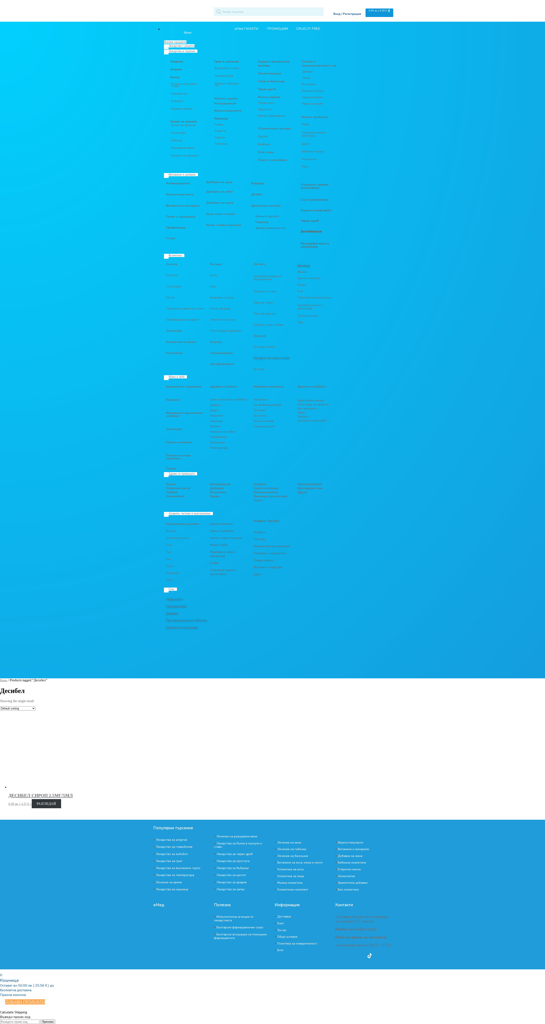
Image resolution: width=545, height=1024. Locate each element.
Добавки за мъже (219, 203)
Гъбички (176, 140)
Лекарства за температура (175, 875)
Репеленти (217, 442)
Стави (214, 563)
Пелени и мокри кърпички (178, 456)
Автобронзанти (222, 364)
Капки (219, 124)
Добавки (217, 488)
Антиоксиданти (178, 183)
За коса (171, 264)
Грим (213, 286)
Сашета (220, 131)
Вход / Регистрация (347, 14)
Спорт (170, 238)
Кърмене (172, 400)
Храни (214, 496)
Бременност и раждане (183, 387)
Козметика (218, 492)
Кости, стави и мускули (223, 225)
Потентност (266, 103)
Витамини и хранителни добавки (184, 414)
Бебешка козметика (352, 863)
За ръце (216, 342)
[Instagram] (358, 955)
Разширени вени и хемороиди (223, 554)
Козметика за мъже (181, 342)
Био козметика (348, 890)
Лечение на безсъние (292, 856)
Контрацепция (225, 103)
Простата (265, 109)
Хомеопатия (175, 496)
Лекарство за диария (232, 882)
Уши (300, 322)
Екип (280, 923)
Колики (215, 426)
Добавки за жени (219, 192)
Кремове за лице (222, 297)
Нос (168, 559)
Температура (224, 76)
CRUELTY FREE (308, 28)
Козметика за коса (290, 869)
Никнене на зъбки (222, 432)
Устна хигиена (307, 316)
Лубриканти (174, 600)
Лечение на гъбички (291, 849)
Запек (306, 78)
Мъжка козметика (290, 883)
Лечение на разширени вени (237, 836)
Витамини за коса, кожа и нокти (300, 863)
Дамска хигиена (308, 278)
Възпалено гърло (227, 68)
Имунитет (217, 416)
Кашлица (221, 118)
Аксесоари (178, 133)
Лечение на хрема (169, 882)
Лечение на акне (289, 843)
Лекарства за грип (169, 861)
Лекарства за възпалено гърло (178, 868)
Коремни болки (313, 91)
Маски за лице (220, 309)
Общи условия (287, 937)
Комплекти (174, 353)
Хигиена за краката (185, 155)
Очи (300, 291)
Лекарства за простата (233, 861)
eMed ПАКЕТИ (246, 28)
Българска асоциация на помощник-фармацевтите (241, 936)
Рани (305, 167)
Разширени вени (182, 148)
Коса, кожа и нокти (220, 214)
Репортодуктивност (272, 116)
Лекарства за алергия (171, 840)
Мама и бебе (219, 545)
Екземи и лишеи (313, 151)
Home (3, 680)
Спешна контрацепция (182, 628)
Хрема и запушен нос (227, 84)
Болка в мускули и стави (184, 85)
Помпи (171, 468)
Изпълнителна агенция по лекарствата (234, 918)
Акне (305, 124)
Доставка (284, 917)
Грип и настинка (226, 62)
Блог (280, 950)
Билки (170, 484)
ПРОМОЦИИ (277, 28)
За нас (282, 930)
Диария (307, 72)
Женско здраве (226, 99)
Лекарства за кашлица (172, 889)
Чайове (171, 492)
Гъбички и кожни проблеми (314, 134)
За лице (216, 264)
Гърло (170, 566)
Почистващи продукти (225, 331)
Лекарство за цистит (231, 875)
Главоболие (179, 94)
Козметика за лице (290, 876)
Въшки (302, 272)
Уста (169, 580)
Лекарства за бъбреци (233, 868)
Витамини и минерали (183, 206)
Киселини (309, 84)
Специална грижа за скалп (185, 309)
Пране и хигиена (178, 442)
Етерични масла (178, 488)
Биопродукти (220, 484)
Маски (170, 297)
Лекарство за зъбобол (172, 854)
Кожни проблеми (222, 531)
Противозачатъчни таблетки (186, 621)
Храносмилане (312, 97)
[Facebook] (346, 955)
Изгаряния (309, 159)
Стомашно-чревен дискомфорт (223, 572)
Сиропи (220, 137)
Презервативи (176, 607)
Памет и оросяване (180, 217)
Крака (301, 285)
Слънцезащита (221, 353)
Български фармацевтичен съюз (240, 927)
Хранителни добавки (352, 883)
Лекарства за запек (231, 889)
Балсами (172, 275)
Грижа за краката (183, 125)
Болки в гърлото (267, 216)
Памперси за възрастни (314, 297)
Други (306, 144)
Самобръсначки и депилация (309, 306)
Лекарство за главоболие (174, 847)
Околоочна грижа (222, 320)
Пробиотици (175, 228)
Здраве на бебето (223, 387)
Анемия (176, 69)
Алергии (176, 62)
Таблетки (221, 144)
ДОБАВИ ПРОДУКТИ (25, 1001)
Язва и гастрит (312, 104)
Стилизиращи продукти (182, 320)
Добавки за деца (219, 182)
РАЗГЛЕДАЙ (46, 803)
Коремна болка (181, 109)
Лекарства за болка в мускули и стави (238, 845)
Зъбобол (177, 101)
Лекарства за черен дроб (235, 854)
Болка (174, 77)
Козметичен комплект (292, 890)
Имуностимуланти (228, 111)
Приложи (47, 1021)
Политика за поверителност (297, 944)
